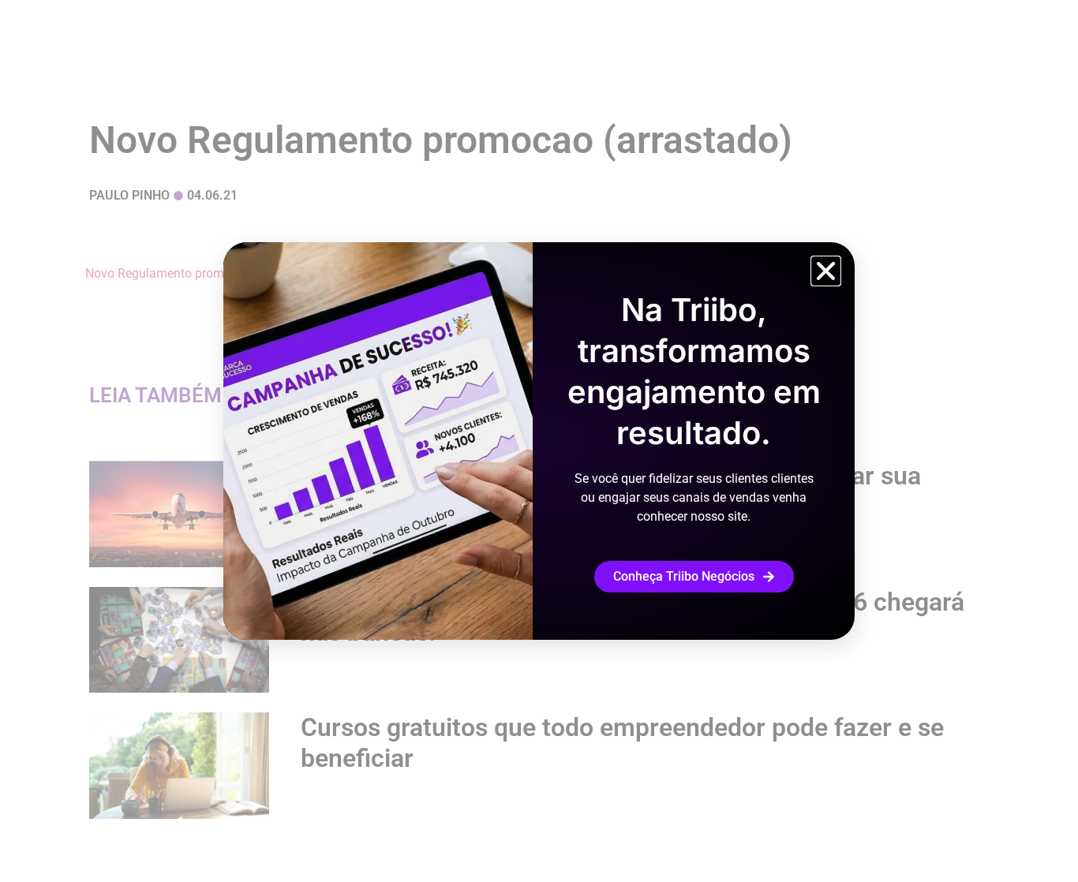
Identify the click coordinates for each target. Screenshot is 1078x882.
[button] (826, 271)
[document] (539, 441)
